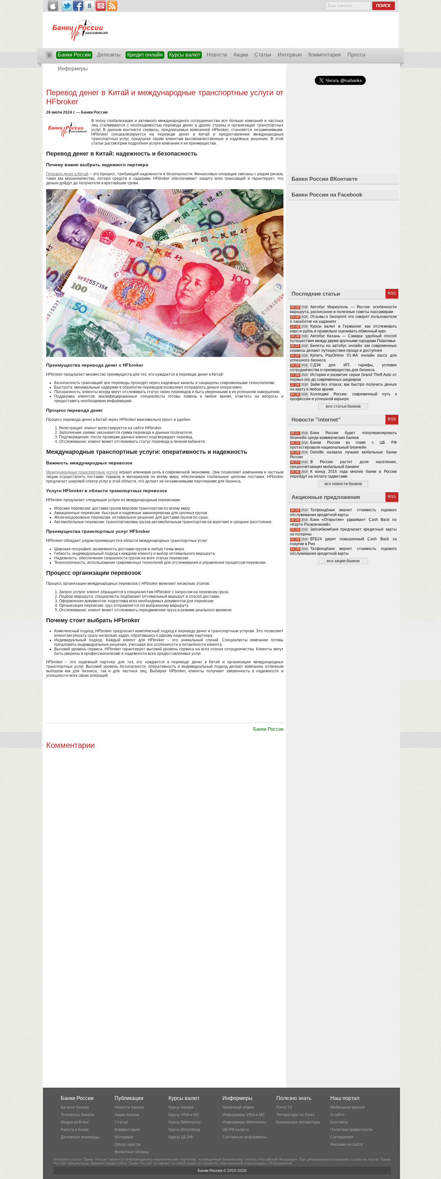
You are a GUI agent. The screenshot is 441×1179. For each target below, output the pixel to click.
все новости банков (343, 484)
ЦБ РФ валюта (235, 1129)
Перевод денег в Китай (67, 174)
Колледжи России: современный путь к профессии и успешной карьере (343, 396)
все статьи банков (343, 406)
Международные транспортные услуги (82, 472)
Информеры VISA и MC (243, 1115)
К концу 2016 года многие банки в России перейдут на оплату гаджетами (343, 474)
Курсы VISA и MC (184, 1115)
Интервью (290, 54)
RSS (392, 293)
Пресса (356, 54)
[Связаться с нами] (101, 6)
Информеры (73, 68)
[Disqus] (164, 832)
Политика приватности (351, 1129)
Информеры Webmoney (244, 1122)
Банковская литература (298, 1122)
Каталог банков (75, 1107)
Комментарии (324, 54)
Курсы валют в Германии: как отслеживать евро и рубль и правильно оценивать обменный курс (343, 328)
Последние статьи (316, 294)
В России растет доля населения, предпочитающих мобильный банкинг (343, 464)
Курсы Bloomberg (184, 1129)
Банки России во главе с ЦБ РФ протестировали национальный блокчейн (343, 445)
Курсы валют (184, 54)
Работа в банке (75, 1129)
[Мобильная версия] (53, 6)
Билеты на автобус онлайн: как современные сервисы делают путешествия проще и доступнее (343, 348)
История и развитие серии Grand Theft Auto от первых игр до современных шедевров (343, 377)
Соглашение (342, 1137)
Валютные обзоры (132, 1152)
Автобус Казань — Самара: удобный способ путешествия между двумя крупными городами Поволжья (343, 338)
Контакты (339, 1122)
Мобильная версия (347, 1107)
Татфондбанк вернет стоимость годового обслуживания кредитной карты (343, 512)
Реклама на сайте (346, 1144)
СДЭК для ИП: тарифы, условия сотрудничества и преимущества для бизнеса (343, 367)
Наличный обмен (238, 1107)
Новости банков (129, 1107)
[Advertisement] (164, 81)
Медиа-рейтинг (75, 1122)
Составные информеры (244, 1137)
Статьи (262, 54)
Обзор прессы (128, 1144)
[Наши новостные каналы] (112, 6)
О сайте (337, 1115)
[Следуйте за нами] (67, 6)
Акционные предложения (326, 497)
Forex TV (284, 1107)
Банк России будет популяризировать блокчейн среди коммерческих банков (343, 435)
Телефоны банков (77, 1115)
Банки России (74, 54)
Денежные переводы (80, 1137)
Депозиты (109, 54)
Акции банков (127, 1115)
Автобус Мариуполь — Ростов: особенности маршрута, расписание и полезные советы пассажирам (343, 309)
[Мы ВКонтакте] (89, 6)
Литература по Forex (295, 1115)
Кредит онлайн (145, 54)
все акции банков (343, 561)
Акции (240, 54)
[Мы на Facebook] (78, 6)
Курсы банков (181, 1107)
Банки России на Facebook (327, 195)
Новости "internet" (316, 420)
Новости (217, 54)
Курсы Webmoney (185, 1122)
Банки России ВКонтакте (324, 179)
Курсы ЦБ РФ (181, 1137)
